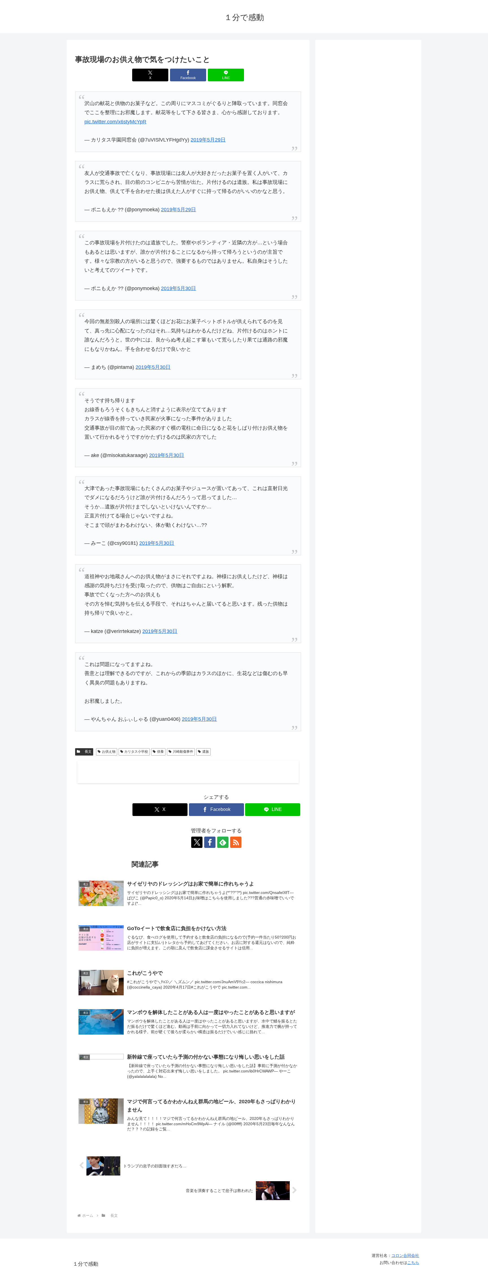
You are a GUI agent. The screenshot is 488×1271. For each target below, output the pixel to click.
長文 (86, 752)
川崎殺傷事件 (183, 752)
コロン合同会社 (405, 1255)
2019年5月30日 (178, 288)
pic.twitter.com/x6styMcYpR (115, 122)
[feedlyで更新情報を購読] (222, 842)
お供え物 (109, 752)
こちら (413, 1262)
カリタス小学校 (136, 752)
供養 (160, 752)
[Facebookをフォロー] (209, 842)
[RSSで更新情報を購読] (235, 842)
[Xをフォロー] (196, 842)
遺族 (205, 752)
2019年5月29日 (208, 140)
